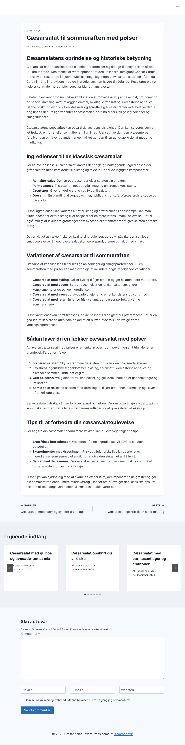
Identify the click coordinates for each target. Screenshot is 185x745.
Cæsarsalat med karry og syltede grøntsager (53, 509)
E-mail (77, 690)
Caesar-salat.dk (39, 46)
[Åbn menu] (177, 7)
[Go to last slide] (10, 568)
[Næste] (175, 568)
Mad (29, 30)
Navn (27, 690)
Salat (38, 30)
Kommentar (30, 634)
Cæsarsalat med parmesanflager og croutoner (149, 558)
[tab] (85, 594)
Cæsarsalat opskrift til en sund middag (136, 509)
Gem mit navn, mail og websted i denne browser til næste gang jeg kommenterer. (78, 700)
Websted (127, 690)
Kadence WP (123, 734)
